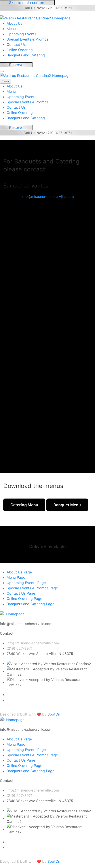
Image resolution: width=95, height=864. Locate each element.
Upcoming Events (21, 34)
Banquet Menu (67, 504)
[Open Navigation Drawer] (2, 71)
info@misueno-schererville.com (47, 196)
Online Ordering (20, 50)
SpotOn (54, 714)
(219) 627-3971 (19, 648)
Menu (11, 28)
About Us (14, 23)
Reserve (16, 65)
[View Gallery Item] (51, 284)
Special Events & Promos (27, 39)
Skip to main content (27, 2)
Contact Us (16, 44)
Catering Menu (24, 504)
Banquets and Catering (26, 55)
